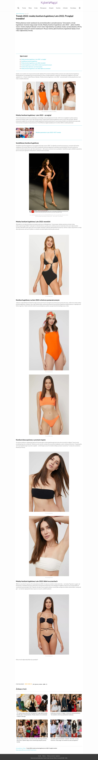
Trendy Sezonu (33, 750)
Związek (51, 8)
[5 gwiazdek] (31, 684)
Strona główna (19, 748)
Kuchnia (58, 8)
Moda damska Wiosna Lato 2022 (22, 750)
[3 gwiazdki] (28, 684)
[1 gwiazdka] (25, 684)
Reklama (44, 755)
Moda (30, 8)
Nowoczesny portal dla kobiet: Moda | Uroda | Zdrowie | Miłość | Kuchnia (46, 758)
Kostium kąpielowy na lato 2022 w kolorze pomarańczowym (36, 65)
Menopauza (43, 8)
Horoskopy (73, 8)
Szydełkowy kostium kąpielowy (29, 61)
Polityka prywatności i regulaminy (53, 755)
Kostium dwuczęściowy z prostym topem (31, 66)
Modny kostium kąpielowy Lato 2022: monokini (33, 63)
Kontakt (39, 755)
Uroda (35, 8)
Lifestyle (65, 8)
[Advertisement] (49, 42)
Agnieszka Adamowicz (20, 13)
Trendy (24, 8)
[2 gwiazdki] (26, 684)
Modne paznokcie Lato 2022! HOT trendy (48, 132)
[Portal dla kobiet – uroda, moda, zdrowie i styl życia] (49, 3)
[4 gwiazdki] (29, 684)
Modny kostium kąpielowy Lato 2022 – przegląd (33, 59)
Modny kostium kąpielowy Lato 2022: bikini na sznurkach (35, 68)
